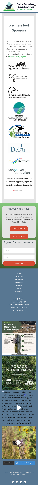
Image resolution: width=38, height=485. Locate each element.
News (19, 288)
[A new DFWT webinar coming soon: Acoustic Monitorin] (19, 338)
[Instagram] (17, 482)
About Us (19, 276)
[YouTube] (25, 482)
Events (19, 285)
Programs (19, 279)
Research (18, 282)
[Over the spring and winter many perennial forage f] (19, 373)
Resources (19, 291)
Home (19, 273)
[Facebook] (13, 482)
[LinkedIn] (21, 482)
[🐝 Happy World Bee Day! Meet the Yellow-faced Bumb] (19, 442)
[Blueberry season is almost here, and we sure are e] (19, 408)
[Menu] (35, 6)
